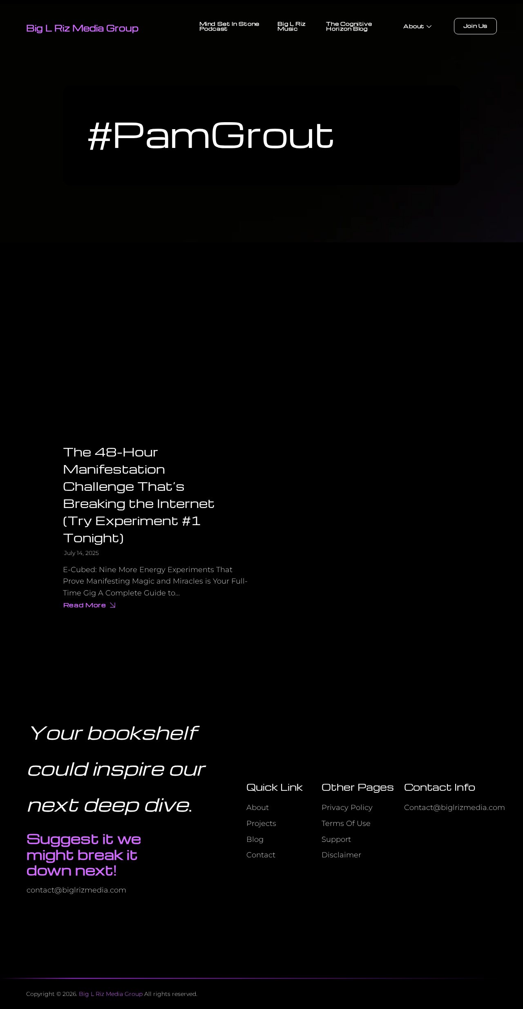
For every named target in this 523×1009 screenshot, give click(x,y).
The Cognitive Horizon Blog (349, 26)
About (414, 25)
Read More (90, 606)
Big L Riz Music (291, 26)
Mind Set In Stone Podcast (229, 26)
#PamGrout (211, 133)
